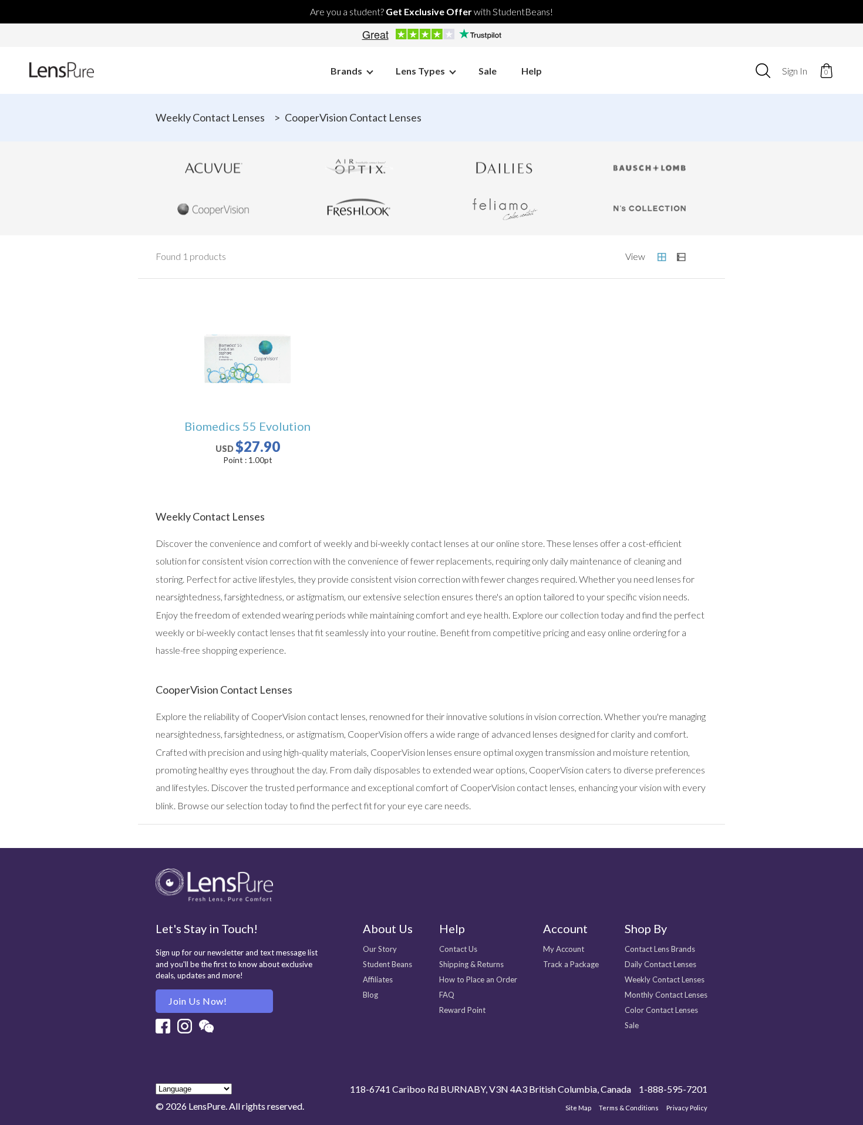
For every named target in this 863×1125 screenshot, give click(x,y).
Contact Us (458, 949)
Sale (487, 70)
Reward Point (462, 1010)
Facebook (163, 1026)
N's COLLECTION (650, 208)
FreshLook (359, 208)
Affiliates (378, 979)
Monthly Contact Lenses (666, 994)
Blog (370, 994)
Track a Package (571, 964)
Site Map (578, 1108)
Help (531, 70)
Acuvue (213, 167)
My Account (563, 949)
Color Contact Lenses (661, 1010)
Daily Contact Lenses (660, 964)
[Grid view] (661, 257)
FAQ (446, 994)
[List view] (681, 257)
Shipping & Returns (471, 964)
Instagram (184, 1026)
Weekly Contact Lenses (210, 117)
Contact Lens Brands (660, 949)
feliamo (504, 208)
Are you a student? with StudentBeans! (431, 11)
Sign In (794, 70)
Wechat (206, 1026)
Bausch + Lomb (650, 167)
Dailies (504, 167)
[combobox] (763, 70)
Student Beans (387, 964)
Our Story (380, 949)
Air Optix (359, 167)
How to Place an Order (478, 979)
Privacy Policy (686, 1108)
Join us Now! (197, 1000)
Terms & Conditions (629, 1108)
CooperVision (213, 208)
